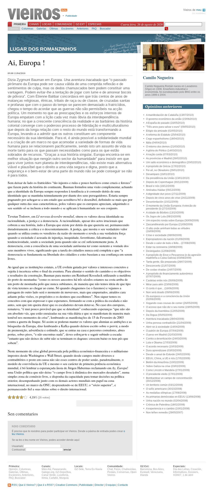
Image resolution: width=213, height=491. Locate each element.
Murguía (64, 477)
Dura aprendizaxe (156, 350)
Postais (111, 472)
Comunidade (63, 24)
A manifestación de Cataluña (162, 115)
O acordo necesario (157, 346)
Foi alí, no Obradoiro (157, 170)
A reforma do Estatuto (158, 134)
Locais (46, 24)
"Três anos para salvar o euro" (163, 126)
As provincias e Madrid (159, 158)
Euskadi (144, 472)
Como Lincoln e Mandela (160, 370)
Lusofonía (62, 475)
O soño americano (156, 388)
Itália (148, 142)
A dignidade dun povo (158, 193)
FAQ (94, 28)
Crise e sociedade (156, 235)
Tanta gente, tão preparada (161, 261)
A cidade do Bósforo (157, 212)
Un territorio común (157, 384)
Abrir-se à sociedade (158, 326)
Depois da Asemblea (158, 311)
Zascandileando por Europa (162, 224)
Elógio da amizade (156, 130)
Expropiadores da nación (160, 239)
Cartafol (53, 477)
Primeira (20, 24)
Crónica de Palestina (158, 404)
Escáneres (67, 28)
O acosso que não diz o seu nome (165, 307)
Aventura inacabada (157, 318)
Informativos (180, 472)
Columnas (27, 28)
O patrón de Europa (157, 330)
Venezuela (157, 472)
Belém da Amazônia (157, 362)
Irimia (45, 477)
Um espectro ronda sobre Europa (165, 220)
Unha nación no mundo (159, 400)
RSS (14, 485)
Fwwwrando (59, 469)
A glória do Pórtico (156, 150)
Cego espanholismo (157, 138)
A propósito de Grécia (158, 166)
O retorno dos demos (158, 146)
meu (199, 9)
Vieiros (38, 14)
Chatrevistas (129, 469)
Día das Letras (181, 469)
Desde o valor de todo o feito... (163, 243)
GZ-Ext (80, 24)
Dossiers (193, 472)
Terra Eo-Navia (93, 469)
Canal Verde (49, 475)
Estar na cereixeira (156, 247)
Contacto (123, 485)
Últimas (54, 28)
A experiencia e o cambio (160, 408)
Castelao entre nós (156, 280)
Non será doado (155, 292)
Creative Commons (66, 485)
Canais (34, 24)
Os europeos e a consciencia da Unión (168, 296)
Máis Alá (46, 469)
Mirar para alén (154, 284)
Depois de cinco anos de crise (163, 197)
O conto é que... (155, 288)
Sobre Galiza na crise (158, 366)
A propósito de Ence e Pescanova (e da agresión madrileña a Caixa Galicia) (173, 256)
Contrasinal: (19, 449)
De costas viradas (156, 269)
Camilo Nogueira (158, 78)
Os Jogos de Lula (156, 216)
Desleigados (153, 251)
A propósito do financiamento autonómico (169, 273)
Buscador (105, 28)
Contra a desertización (159, 338)
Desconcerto (153, 265)
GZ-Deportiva (63, 472)
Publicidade (71, 16)
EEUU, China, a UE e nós (160, 358)
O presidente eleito (156, 374)
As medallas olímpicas (158, 392)
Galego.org (48, 472)
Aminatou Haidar (155, 190)
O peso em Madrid (156, 334)
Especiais (94, 24)
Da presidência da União (160, 178)
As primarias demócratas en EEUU (165, 396)
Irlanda (144, 475)
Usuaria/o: (18, 446)
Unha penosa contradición (161, 322)
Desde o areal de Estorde (160, 354)
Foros (117, 469)
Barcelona (146, 469)
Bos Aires (158, 469)
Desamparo (152, 174)
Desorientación (154, 201)
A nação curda (154, 154)
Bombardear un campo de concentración (169, 378)
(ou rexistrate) (198, 13)
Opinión (13, 28)
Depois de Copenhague (159, 182)
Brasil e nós (152, 186)
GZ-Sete (79, 469)
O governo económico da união (164, 119)
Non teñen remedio (157, 412)
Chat (110, 469)
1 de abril (188, 475)
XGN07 (177, 475)
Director (99, 485)
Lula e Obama (154, 342)
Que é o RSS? (45, 485)
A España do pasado (158, 122)
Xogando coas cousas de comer (164, 303)
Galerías (41, 28)
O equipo (110, 485)
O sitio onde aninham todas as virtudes (168, 228)
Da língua (151, 314)
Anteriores (82, 28)
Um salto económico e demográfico (166, 162)
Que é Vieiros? (27, 485)
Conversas (123, 472)
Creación (196, 469)
